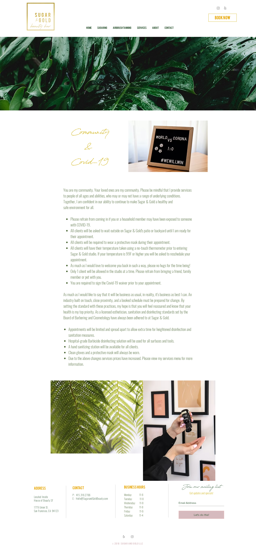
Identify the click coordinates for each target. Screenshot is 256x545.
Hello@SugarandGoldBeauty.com (92, 498)
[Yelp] (225, 8)
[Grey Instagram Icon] (218, 8)
